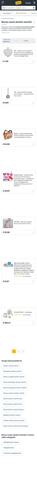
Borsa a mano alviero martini (14, 393)
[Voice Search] (34, 8)
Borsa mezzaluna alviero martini (15, 388)
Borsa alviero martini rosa (13, 404)
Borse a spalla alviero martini (14, 377)
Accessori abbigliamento (12, 453)
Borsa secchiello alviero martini (15, 382)
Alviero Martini (7, 13)
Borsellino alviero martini (12, 371)
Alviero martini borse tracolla (14, 420)
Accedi (28, 3)
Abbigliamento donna (11, 442)
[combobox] (18, 8)
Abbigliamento (9, 448)
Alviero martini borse (21, 13)
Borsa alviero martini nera (13, 399)
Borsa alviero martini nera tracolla (16, 426)
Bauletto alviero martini (12, 415)
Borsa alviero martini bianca (14, 409)
